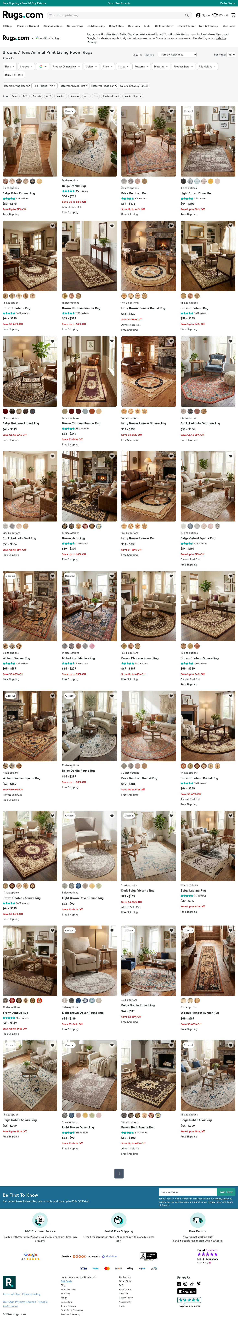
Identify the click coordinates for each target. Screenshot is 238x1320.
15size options (70, 302)
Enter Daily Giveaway (72, 1310)
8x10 (48, 96)
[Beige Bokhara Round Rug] (30, 371)
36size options (189, 418)
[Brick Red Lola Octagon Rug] (208, 371)
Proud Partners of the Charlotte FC (79, 1277)
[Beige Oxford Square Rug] (208, 486)
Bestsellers (66, 1301)
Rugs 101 (123, 1293)
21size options (11, 418)
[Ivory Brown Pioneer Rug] (148, 486)
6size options (70, 1007)
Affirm (64, 1297)
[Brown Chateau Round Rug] (148, 606)
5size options (70, 892)
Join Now (226, 1192)
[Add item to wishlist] (52, 111)
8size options (11, 187)
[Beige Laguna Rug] (208, 846)
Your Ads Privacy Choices (19, 1302)
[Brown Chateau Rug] (30, 256)
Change (149, 54)
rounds (37, 96)
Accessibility (125, 1301)
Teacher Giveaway (70, 1314)
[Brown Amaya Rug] (30, 961)
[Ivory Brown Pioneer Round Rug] (148, 256)
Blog (63, 1285)
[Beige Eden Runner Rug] (30, 141)
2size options (129, 885)
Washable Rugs (52, 26)
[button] (10, 66)
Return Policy (126, 1297)
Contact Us (124, 1277)
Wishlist (223, 15)
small (14, 96)
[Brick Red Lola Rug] (148, 141)
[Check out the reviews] (189, 1302)
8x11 (86, 96)
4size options (189, 187)
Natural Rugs (75, 26)
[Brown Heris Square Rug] (148, 1075)
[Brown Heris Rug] (89, 486)
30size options (11, 532)
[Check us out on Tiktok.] (192, 1284)
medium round (111, 96)
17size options (70, 418)
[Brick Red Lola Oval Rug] (30, 486)
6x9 (96, 96)
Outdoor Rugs (96, 26)
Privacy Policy (221, 1198)
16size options (11, 302)
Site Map (65, 1293)
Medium (61, 96)
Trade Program (68, 1305)
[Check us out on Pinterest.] (199, 1284)
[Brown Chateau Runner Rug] (89, 256)
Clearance (229, 26)
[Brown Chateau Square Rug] (208, 606)
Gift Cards (66, 1281)
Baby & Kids (116, 26)
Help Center (125, 1289)
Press (122, 1305)
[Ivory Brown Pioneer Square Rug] (148, 371)
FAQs (121, 1285)
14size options (70, 180)
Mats (147, 26)
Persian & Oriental (28, 26)
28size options (130, 187)
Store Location (68, 1289)
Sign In (206, 15)
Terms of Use (11, 1294)
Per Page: (220, 54)
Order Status (227, 3)
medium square (133, 96)
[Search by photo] (50, 14)
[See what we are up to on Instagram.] (185, 1284)
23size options (11, 1007)
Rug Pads (134, 26)
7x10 (25, 96)
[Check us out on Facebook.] (179, 1284)
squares (74, 96)
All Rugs (7, 26)
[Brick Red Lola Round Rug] (148, 726)
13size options (70, 532)
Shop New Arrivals (119, 3)
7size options (10, 772)
